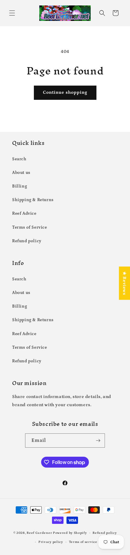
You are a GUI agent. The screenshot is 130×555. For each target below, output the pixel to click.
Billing (19, 186)
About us (21, 172)
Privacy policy (50, 542)
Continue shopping (65, 92)
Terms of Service (29, 227)
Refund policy (26, 241)
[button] (12, 13)
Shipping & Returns (33, 200)
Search (19, 159)
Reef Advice (24, 213)
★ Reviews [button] (124, 283)
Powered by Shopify (70, 533)
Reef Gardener (39, 533)
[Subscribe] (98, 440)
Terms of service (83, 542)
